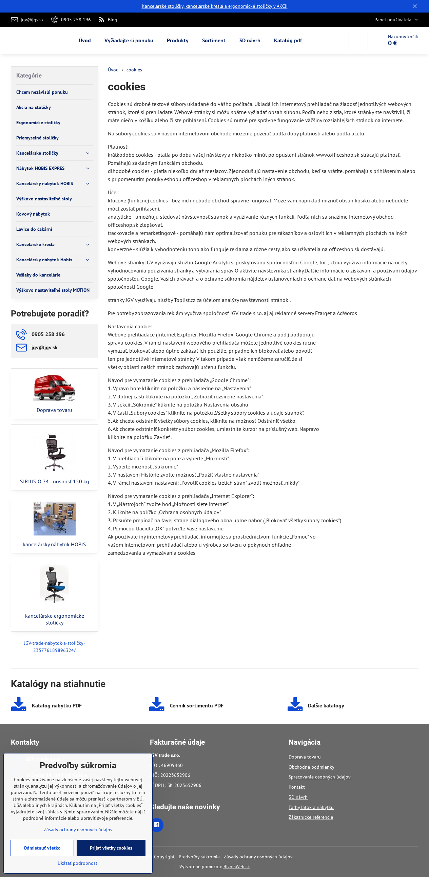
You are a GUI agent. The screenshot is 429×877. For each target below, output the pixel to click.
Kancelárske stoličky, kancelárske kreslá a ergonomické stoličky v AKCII (215, 6)
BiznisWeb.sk (236, 866)
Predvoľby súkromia (199, 857)
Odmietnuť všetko (42, 848)
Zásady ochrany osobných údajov (258, 857)
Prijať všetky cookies (111, 848)
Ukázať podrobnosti (78, 863)
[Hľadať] (358, 40)
